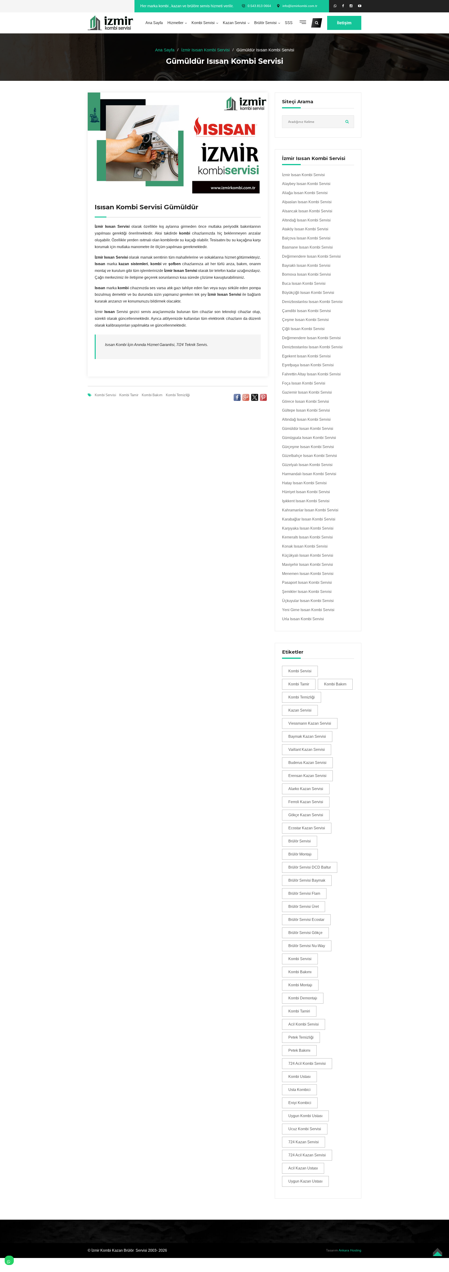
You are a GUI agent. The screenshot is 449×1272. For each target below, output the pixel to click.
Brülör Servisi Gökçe (305, 933)
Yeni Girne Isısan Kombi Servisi (308, 610)
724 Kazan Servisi (303, 1142)
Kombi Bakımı (299, 972)
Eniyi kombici (299, 1103)
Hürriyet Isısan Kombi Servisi (306, 492)
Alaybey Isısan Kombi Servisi (306, 184)
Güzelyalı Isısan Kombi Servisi (307, 465)
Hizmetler (175, 23)
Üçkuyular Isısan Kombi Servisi (308, 601)
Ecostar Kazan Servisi (306, 828)
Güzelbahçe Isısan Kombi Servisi (309, 456)
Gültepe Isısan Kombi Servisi (306, 410)
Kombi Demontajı (302, 998)
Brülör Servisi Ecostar (306, 920)
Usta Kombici (299, 1090)
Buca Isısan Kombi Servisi (304, 283)
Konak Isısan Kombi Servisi (305, 546)
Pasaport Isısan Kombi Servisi (307, 582)
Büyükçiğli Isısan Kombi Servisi (308, 293)
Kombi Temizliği (178, 395)
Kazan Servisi (234, 23)
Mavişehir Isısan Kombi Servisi (307, 565)
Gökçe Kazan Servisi (305, 815)
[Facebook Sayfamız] (343, 6)
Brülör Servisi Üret (303, 907)
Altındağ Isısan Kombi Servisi (306, 220)
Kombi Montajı (300, 985)
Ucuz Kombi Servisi (304, 1129)
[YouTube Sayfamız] (359, 6)
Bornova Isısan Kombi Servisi (306, 274)
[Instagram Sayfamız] (351, 6)
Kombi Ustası (299, 1077)
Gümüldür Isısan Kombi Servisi (307, 429)
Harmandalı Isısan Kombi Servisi (309, 474)
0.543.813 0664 (259, 6)
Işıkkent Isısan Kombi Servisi (306, 501)
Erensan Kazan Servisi (307, 776)
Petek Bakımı (299, 1050)
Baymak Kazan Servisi (307, 736)
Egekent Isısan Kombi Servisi (306, 356)
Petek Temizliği (301, 1037)
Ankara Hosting (350, 1250)
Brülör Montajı (299, 854)
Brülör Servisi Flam (304, 893)
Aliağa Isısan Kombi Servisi (305, 193)
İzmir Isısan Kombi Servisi (205, 50)
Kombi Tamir (128, 395)
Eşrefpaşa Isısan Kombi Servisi (308, 365)
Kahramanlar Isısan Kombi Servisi (310, 510)
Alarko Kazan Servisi (305, 789)
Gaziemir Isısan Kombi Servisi (307, 392)
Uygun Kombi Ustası (305, 1116)
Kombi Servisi (203, 23)
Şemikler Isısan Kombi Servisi (307, 592)
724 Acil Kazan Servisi (307, 1155)
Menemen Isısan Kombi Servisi (307, 574)
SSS (289, 23)
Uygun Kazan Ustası (305, 1181)
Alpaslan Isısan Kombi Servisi (307, 202)
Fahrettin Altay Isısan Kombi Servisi (311, 374)
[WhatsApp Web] (335, 6)
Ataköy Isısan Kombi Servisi (305, 229)
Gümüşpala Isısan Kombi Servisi (309, 438)
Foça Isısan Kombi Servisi (303, 383)
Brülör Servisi (265, 23)
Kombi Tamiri (299, 1011)
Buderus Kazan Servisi (307, 763)
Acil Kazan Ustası (303, 1168)
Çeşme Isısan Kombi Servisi (305, 320)
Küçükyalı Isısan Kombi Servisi (307, 555)
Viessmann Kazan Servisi (309, 723)
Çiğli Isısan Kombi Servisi (303, 329)
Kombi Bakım (152, 395)
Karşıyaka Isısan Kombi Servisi (307, 528)
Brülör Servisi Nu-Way (306, 946)
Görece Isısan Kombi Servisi (305, 401)
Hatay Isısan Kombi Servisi (304, 483)
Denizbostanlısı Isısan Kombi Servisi (312, 302)
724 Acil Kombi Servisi (307, 1063)
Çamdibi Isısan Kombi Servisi (306, 311)
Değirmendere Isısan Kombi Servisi (311, 256)
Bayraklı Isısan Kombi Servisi (306, 265)
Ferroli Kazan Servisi (305, 802)
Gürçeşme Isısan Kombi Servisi (308, 447)
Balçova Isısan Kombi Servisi (306, 238)
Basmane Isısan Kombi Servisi (307, 247)
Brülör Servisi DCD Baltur (309, 867)
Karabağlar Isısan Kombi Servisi (308, 519)
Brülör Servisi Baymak (306, 880)
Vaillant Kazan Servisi (306, 750)
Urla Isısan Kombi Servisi (303, 619)
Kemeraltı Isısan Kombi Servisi (307, 537)
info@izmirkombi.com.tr (299, 6)
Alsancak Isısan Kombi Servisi (307, 211)
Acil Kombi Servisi (303, 1024)
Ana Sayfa (154, 23)
